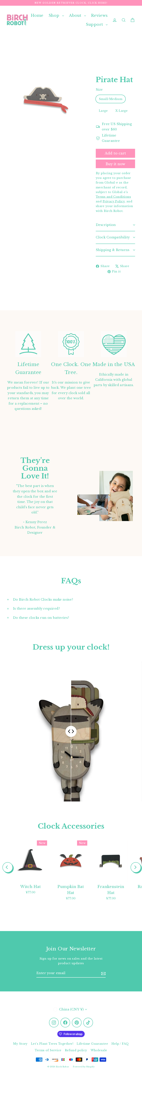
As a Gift (37, 567)
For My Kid (37, 540)
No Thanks (37, 576)
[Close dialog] (134, 508)
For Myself (37, 553)
